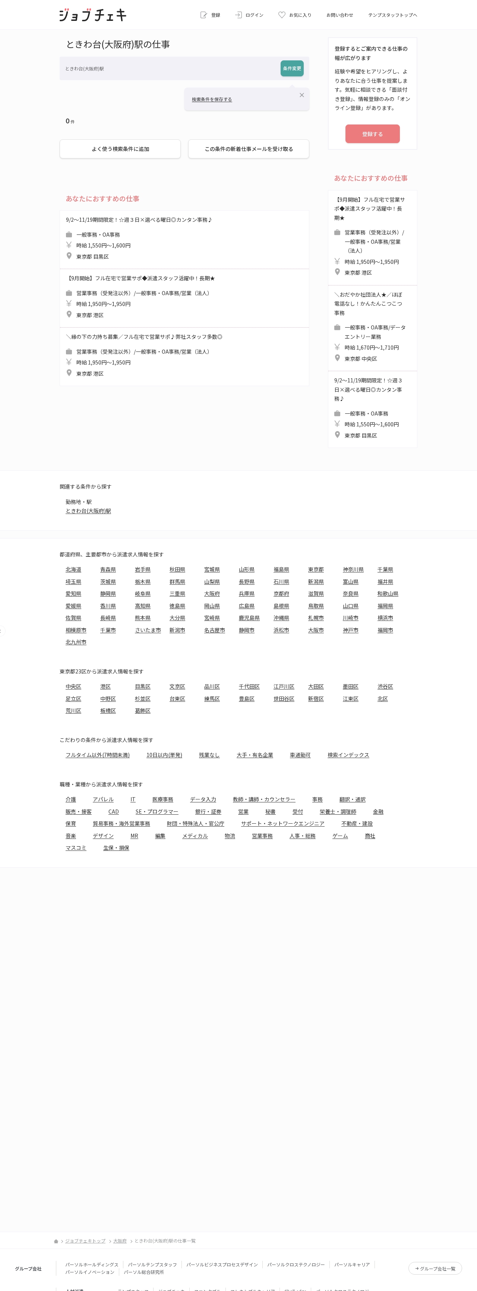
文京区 (177, 686)
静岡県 (108, 593)
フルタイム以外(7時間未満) (98, 754)
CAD (113, 811)
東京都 (316, 569)
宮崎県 (212, 617)
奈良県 (350, 593)
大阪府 (212, 593)
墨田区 (350, 686)
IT (133, 799)
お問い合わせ (339, 15)
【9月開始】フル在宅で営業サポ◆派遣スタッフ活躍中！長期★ (140, 296)
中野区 (108, 698)
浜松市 (281, 630)
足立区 (73, 698)
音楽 (71, 835)
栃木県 (143, 581)
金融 (378, 811)
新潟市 (177, 630)
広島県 (247, 605)
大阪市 (316, 630)
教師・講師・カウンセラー (264, 799)
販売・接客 (79, 811)
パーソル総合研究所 (144, 1272)
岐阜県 (143, 593)
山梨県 (212, 581)
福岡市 (385, 630)
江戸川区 (284, 686)
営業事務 (262, 835)
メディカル (195, 835)
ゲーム (340, 835)
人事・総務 (303, 835)
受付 (298, 811)
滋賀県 (316, 593)
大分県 (177, 617)
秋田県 (177, 569)
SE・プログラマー (157, 811)
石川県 (281, 581)
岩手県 (143, 569)
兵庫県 (247, 593)
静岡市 (247, 630)
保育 (71, 823)
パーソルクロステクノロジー (296, 1264)
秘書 (270, 811)
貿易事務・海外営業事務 (121, 823)
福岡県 (385, 605)
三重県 (177, 593)
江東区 (350, 698)
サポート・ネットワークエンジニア (283, 823)
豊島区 (247, 698)
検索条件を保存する (212, 99)
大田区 (316, 686)
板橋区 (108, 710)
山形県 (247, 569)
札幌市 (316, 617)
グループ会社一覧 (437, 1268)
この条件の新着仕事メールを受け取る (249, 148)
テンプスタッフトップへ (392, 15)
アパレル (103, 799)
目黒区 (143, 686)
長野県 (247, 581)
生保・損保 (116, 847)
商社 (370, 835)
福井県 (385, 581)
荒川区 (73, 710)
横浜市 (385, 617)
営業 (243, 811)
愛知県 (73, 593)
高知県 (143, 605)
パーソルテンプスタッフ (152, 1264)
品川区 (212, 686)
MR (134, 835)
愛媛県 (73, 605)
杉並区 (143, 698)
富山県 (350, 581)
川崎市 (350, 617)
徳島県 (177, 605)
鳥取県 (316, 605)
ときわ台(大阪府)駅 (88, 510)
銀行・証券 (208, 811)
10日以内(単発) (164, 754)
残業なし (209, 754)
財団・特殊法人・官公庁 (195, 823)
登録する (372, 134)
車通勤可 (300, 754)
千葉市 (108, 630)
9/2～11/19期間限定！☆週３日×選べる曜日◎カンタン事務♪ (139, 238)
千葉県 (385, 569)
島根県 (281, 605)
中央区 (73, 686)
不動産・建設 (357, 823)
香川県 (108, 605)
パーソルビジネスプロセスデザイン (222, 1264)
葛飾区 (143, 710)
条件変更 (292, 68)
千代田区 (249, 686)
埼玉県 (73, 581)
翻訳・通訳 (352, 799)
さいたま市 (148, 630)
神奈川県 (353, 569)
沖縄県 (281, 617)
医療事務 (162, 799)
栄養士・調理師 (338, 811)
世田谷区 (284, 698)
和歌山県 (388, 593)
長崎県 (108, 617)
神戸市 (350, 630)
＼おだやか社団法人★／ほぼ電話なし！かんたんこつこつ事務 (370, 326)
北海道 (73, 569)
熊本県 (143, 617)
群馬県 (177, 581)
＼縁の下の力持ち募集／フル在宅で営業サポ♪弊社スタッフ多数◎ (144, 355)
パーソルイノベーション (89, 1272)
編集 (160, 835)
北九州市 (76, 642)
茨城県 (108, 581)
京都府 (281, 593)
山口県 (350, 605)
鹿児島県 (249, 617)
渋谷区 (385, 686)
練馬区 (212, 698)
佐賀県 (73, 617)
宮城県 (212, 569)
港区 (105, 686)
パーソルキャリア (352, 1264)
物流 (230, 835)
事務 (317, 799)
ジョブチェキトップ (85, 1240)
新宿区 (316, 698)
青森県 (108, 569)
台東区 (177, 698)
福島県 (281, 569)
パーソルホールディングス (92, 1264)
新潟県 (316, 581)
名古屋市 (214, 630)
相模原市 (76, 630)
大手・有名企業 (255, 754)
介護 (71, 799)
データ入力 (203, 799)
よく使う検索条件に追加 (120, 148)
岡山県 (212, 605)
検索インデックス (348, 754)
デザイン (103, 835)
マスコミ (76, 847)
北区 (383, 698)
